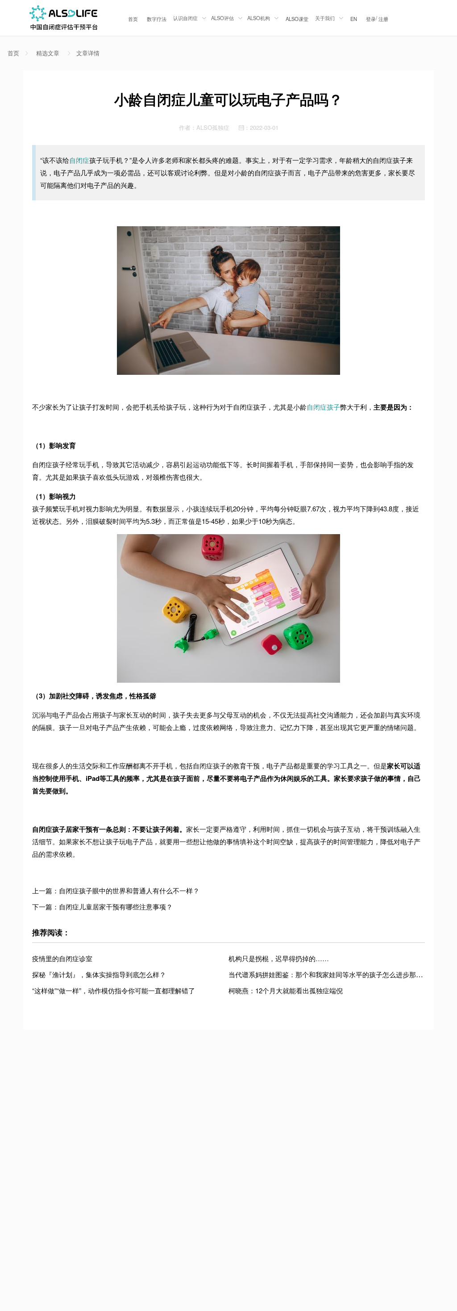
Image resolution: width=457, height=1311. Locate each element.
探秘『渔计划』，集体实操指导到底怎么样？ (99, 974)
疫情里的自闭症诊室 (62, 958)
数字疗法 (156, 18)
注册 (383, 18)
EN (353, 18)
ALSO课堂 (297, 18)
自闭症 (79, 160)
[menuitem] (133, 18)
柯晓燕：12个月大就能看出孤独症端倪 (285, 990)
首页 (133, 18)
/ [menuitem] (377, 18)
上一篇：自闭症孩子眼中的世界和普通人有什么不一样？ (115, 890)
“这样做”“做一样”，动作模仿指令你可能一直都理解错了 (113, 990)
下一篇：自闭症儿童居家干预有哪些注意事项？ (102, 906)
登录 (371, 18)
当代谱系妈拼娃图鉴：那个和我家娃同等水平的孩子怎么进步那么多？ (332, 974)
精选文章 (47, 53)
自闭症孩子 (323, 406)
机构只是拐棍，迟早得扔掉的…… (278, 958)
